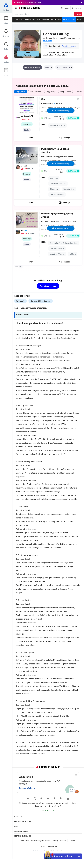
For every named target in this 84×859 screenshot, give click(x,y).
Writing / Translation (69, 19)
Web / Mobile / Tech (47, 19)
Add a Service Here (48, 286)
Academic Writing (57, 125)
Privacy (55, 840)
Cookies (63, 840)
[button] (64, 67)
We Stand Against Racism (40, 840)
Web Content (48, 55)
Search (78, 14)
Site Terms (25, 840)
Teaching (54, 178)
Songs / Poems (65, 92)
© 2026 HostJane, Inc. (49, 847)
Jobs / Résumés (35, 92)
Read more (47, 40)
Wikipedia (20, 301)
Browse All (51, 52)
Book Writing (69, 189)
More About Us (48, 810)
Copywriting (50, 92)
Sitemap (72, 840)
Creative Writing (57, 254)
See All (79, 19)
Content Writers (57, 248)
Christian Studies (57, 194)
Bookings (19, 19)
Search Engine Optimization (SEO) (64, 243)
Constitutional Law (58, 183)
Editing (72, 254)
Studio (26, 130)
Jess (20, 266)
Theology (54, 189)
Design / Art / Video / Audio (32, 19)
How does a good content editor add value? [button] (39, 323)
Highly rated (20, 92)
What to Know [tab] (22, 315)
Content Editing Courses (41, 301)
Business (58, 19)
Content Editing (61, 55)
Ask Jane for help (63, 856)
